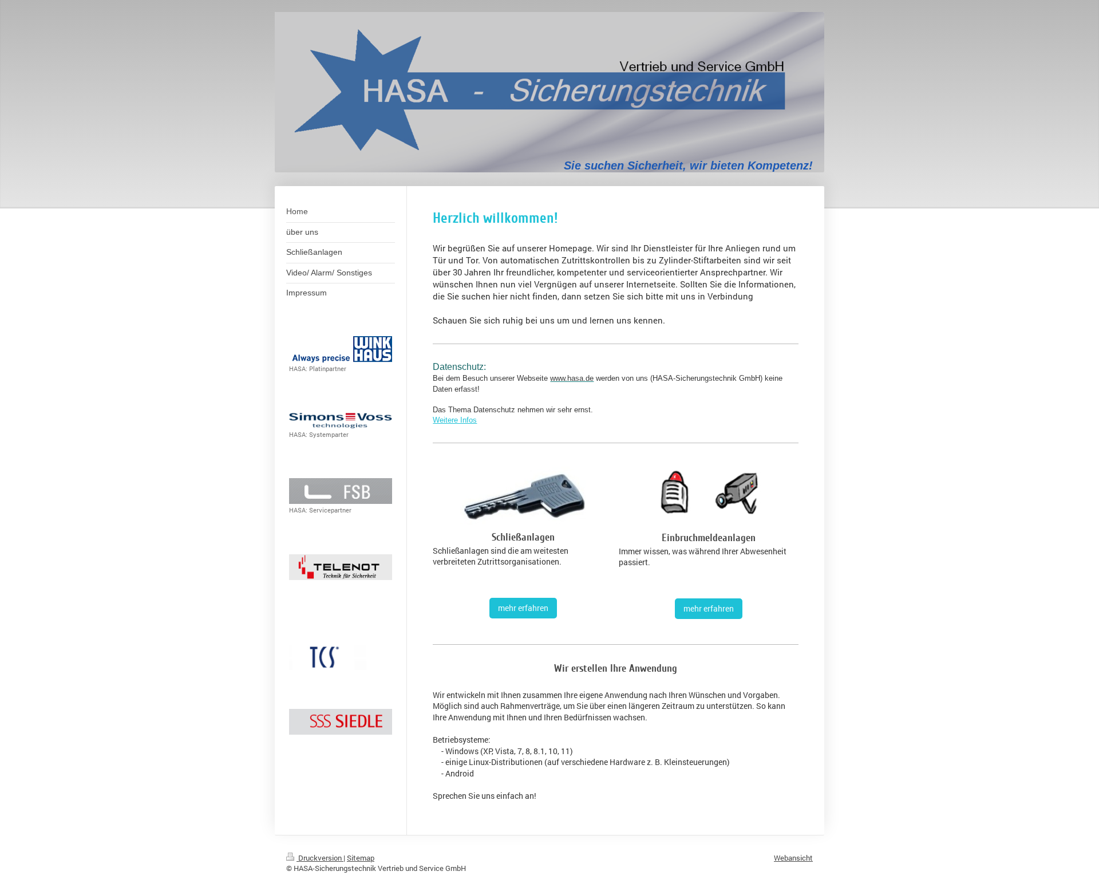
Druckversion (320, 858)
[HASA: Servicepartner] (340, 491)
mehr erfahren (523, 607)
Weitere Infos (455, 420)
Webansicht (793, 858)
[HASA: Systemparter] (340, 420)
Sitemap (360, 858)
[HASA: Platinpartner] (340, 349)
